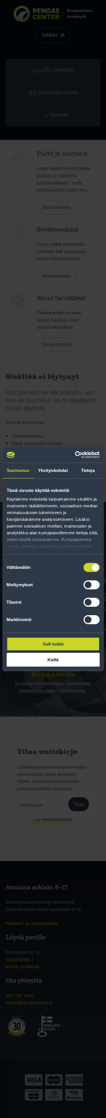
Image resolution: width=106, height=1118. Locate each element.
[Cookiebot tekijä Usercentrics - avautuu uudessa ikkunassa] (75, 454)
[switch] (91, 584)
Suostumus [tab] (18, 470)
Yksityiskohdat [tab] (53, 470)
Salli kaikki (53, 644)
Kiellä (53, 659)
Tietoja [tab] (88, 470)
